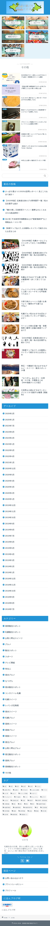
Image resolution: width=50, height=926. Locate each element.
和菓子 (31, 800)
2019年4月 (10, 554)
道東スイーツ (11, 724)
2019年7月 (10, 536)
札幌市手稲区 (42, 804)
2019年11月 (10, 511)
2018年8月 (10, 603)
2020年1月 (10, 499)
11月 (31, 786)
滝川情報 (6, 811)
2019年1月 (10, 572)
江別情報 (44, 807)
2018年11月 (10, 585)
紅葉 (30, 811)
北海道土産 (15, 800)
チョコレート (8, 797)
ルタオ (6, 800)
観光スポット (11, 650)
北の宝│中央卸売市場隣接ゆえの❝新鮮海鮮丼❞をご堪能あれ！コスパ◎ (26, 220)
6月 (18, 786)
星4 (27, 804)
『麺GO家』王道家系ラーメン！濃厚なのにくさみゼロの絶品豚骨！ (25, 211)
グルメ (8, 644)
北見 (24, 800)
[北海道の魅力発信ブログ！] (25, 12)
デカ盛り (18, 797)
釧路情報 (14, 814)
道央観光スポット (13, 687)
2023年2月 (10, 438)
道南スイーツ (11, 736)
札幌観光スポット (13, 632)
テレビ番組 (10, 663)
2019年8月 (10, 530)
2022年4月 (10, 456)
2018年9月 (10, 597)
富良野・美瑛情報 (42, 800)
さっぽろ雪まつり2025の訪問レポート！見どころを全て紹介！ (26, 193)
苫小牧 (44, 811)
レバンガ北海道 (12, 705)
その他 (8, 773)
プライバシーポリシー (14, 884)
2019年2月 (10, 566)
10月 (24, 786)
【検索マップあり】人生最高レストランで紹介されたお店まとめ (26, 229)
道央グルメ (10, 675)
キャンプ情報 (23, 793)
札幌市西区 (18, 807)
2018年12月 (10, 579)
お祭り (16, 790)
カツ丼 (6, 793)
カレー (14, 793)
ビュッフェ (35, 797)
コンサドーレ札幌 (13, 693)
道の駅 (6, 814)
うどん (38, 786)
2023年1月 (10, 444)
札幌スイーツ (11, 699)
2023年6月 (10, 432)
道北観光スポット (13, 754)
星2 (14, 804)
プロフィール (10, 890)
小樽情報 (6, 804)
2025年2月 (10, 413)
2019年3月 (10, 560)
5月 (11, 786)
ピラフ (44, 797)
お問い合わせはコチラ (14, 878)
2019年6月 (10, 542)
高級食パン (24, 814)
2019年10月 (10, 517)
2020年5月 (10, 475)
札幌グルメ (10, 718)
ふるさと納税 (35, 790)
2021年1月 (10, 462)
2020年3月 (10, 487)
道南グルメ (10, 730)
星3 (21, 804)
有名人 (8, 669)
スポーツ (9, 657)
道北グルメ (10, 742)
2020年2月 (10, 493)
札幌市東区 (7, 807)
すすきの (25, 790)
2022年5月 (10, 450)
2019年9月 (10, 524)
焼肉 (14, 811)
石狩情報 (22, 811)
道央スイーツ (11, 712)
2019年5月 (10, 548)
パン (26, 797)
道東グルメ (10, 760)
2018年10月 (10, 591)
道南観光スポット (13, 767)
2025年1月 (10, 420)
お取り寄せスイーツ (14, 638)
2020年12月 (10, 468)
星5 (33, 804)
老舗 (37, 811)
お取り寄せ (7, 790)
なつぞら (9, 681)
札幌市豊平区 (28, 807)
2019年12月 (10, 505)
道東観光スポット (13, 626)
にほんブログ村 (8, 910)
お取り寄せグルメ (13, 748)
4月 (5, 786)
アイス (45, 790)
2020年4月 (10, 481)
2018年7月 (10, 609)
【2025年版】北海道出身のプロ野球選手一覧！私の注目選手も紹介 (26, 202)
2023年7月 (10, 426)
